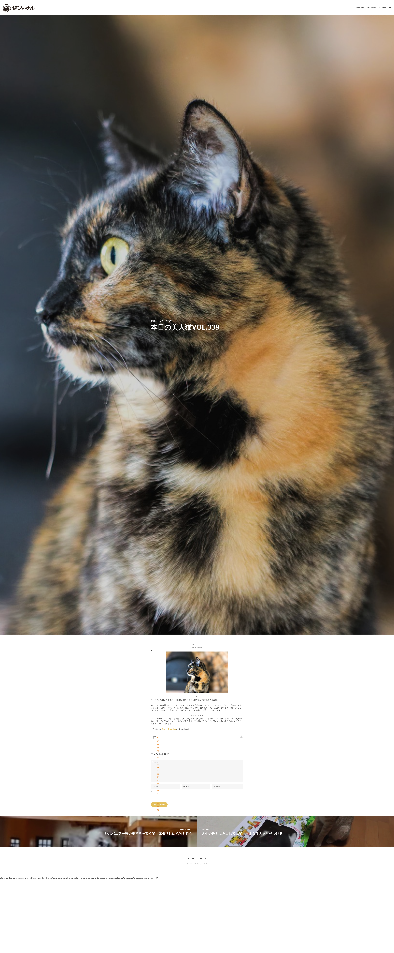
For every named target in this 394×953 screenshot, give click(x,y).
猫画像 (153, 321)
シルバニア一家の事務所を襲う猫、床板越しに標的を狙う (148, 833)
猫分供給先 (360, 7)
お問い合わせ (371, 7)
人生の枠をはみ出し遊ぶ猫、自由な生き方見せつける (242, 833)
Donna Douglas (169, 729)
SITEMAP (382, 7)
